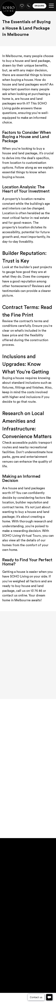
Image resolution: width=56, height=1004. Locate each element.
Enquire (39, 6)
